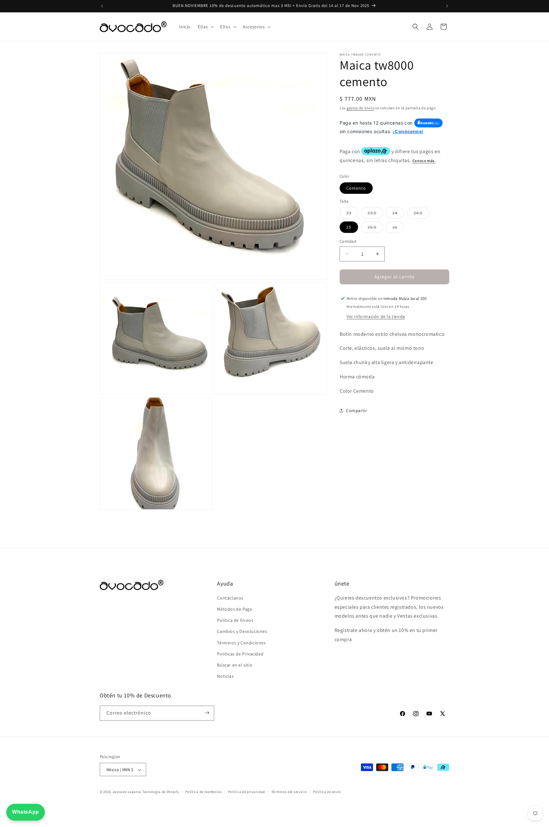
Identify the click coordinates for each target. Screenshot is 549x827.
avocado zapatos (127, 792)
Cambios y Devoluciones (242, 631)
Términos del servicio (289, 792)
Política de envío (327, 792)
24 (398, 214)
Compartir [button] (356, 410)
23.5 (375, 214)
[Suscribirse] (207, 712)
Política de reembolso (203, 792)
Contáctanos (230, 598)
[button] (205, 26)
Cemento (356, 188)
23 (352, 214)
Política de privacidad (246, 792)
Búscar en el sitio (234, 665)
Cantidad (348, 241)
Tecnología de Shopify (160, 792)
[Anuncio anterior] (102, 6)
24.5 (421, 214)
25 (348, 227)
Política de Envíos (235, 620)
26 (398, 228)
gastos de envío (361, 107)
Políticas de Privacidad (240, 654)
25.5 (375, 228)
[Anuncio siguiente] (447, 6)
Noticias (225, 676)
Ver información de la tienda (376, 316)
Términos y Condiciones (241, 643)
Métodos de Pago (234, 609)
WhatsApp (25, 812)
